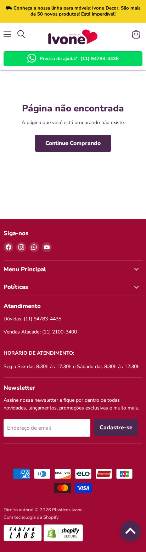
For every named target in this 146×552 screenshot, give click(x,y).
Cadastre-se (116, 427)
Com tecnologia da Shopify (31, 517)
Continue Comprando (73, 143)
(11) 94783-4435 (99, 59)
